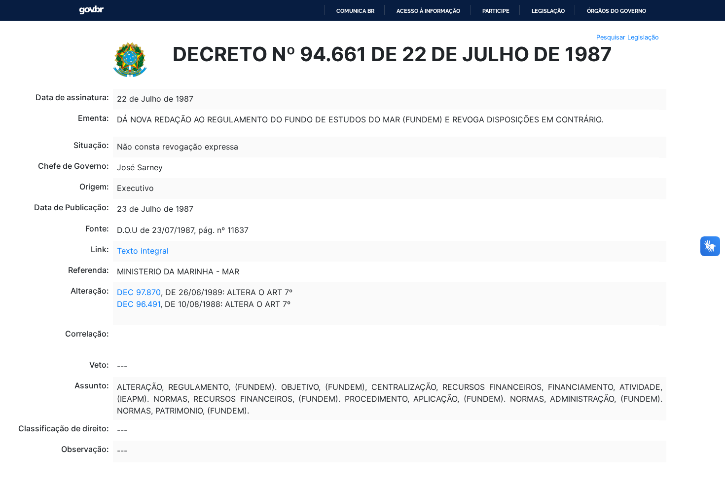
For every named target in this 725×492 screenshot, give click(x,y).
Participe (495, 10)
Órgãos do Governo (616, 10)
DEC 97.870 (139, 292)
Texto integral (143, 251)
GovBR (91, 10)
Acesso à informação (428, 10)
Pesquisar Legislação (627, 37)
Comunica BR (355, 10)
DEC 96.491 (138, 304)
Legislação (548, 10)
